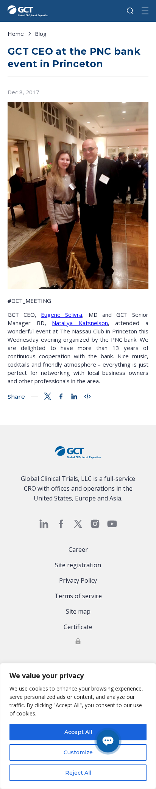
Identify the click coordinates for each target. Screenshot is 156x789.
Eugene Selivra (61, 314)
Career (78, 549)
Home (16, 33)
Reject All (78, 772)
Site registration (78, 565)
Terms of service (78, 596)
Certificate (78, 627)
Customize (78, 752)
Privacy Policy (78, 580)
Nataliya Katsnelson (80, 323)
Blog (41, 33)
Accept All (78, 732)
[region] (78, 726)
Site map (78, 611)
